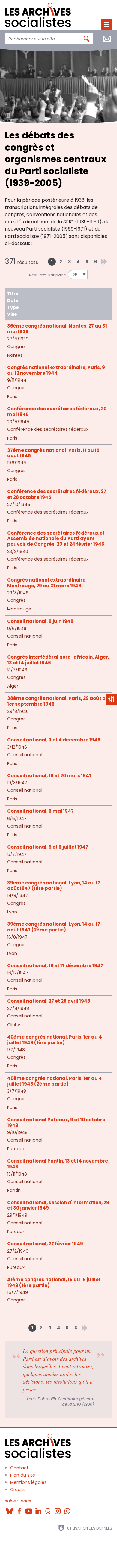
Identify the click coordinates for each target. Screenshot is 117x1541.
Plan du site (22, 1475)
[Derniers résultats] (104, 262)
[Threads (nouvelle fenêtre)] (48, 1509)
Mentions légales (28, 1482)
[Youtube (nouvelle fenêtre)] (29, 1509)
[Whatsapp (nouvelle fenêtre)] (67, 1509)
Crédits (18, 1490)
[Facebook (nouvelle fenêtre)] (19, 1509)
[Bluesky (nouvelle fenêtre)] (9, 1509)
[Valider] (86, 38)
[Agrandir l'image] (58, 84)
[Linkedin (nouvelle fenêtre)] (38, 1509)
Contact (19, 1468)
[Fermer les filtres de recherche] (111, 699)
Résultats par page (47, 275)
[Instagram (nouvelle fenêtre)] (57, 1509)
